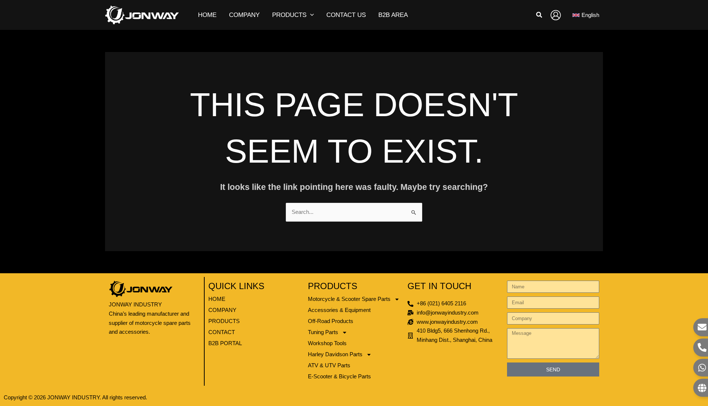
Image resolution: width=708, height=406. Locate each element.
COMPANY (222, 310)
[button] (310, 15)
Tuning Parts (323, 332)
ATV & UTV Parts (329, 365)
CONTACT (221, 332)
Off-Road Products (330, 321)
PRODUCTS (224, 321)
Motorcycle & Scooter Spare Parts (349, 299)
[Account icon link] (555, 15)
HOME (216, 299)
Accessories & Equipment (339, 310)
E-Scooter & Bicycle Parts (339, 376)
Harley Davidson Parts (335, 354)
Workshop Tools (327, 343)
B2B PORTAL (225, 343)
